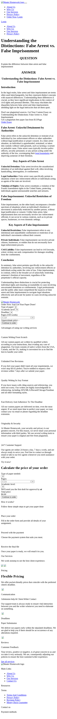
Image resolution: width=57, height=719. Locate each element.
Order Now (12, 17)
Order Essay (6, 122)
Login (20, 17)
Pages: (4, 479)
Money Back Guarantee (17, 702)
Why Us (10, 9)
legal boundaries (42, 153)
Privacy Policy (13, 14)
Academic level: (8, 484)
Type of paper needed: (11, 474)
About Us (11, 7)
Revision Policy (13, 700)
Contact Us (11, 681)
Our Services (12, 12)
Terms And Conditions (16, 695)
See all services (7, 661)
